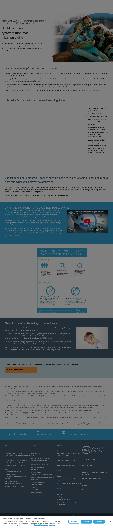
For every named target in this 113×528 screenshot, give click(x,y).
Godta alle (99, 521)
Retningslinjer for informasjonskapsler (44, 525)
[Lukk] (110, 522)
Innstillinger (74, 521)
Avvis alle (86, 521)
